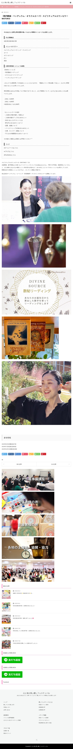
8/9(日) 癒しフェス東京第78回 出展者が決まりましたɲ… (27, 630)
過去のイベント (7, 733)
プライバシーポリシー (44, 720)
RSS (36, 739)
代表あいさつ (7, 707)
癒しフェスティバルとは (45, 702)
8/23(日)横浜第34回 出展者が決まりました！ (24, 605)
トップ (5, 702)
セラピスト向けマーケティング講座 (12, 720)
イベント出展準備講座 (9, 717)
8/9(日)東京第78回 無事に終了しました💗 (23, 618)
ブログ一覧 (7, 728)
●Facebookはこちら (10, 155)
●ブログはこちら (9, 151)
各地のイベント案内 (43, 704)
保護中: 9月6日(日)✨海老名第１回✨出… (23, 593)
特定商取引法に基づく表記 (45, 722)
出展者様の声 (42, 710)
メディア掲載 (42, 715)
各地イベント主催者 (43, 717)
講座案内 (6, 715)
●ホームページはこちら (11, 148)
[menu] (70, 2)
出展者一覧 (6, 730)
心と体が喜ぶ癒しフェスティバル (36, 693)
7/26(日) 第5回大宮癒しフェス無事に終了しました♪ (25, 643)
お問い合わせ (7, 710)
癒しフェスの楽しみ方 (9, 704)
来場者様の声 (42, 707)
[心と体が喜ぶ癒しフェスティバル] (33, 2)
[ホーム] (2, 5)
